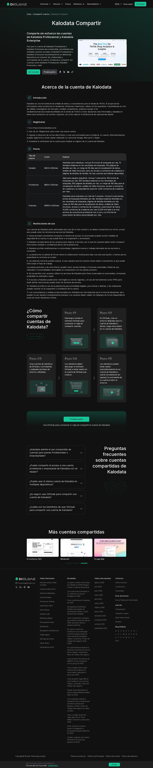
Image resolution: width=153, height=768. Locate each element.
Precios (68, 4)
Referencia (78, 4)
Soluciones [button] (44, 4)
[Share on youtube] (28, 587)
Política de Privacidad (96, 756)
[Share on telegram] (24, 587)
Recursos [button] (56, 4)
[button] (118, 4)
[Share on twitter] (16, 587)
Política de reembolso (130, 756)
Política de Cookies (113, 756)
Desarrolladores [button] (93, 4)
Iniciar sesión (128, 4)
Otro (117, 641)
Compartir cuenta (41, 14)
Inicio (29, 14)
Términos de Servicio (78, 756)
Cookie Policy (53, 765)
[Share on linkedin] (20, 587)
